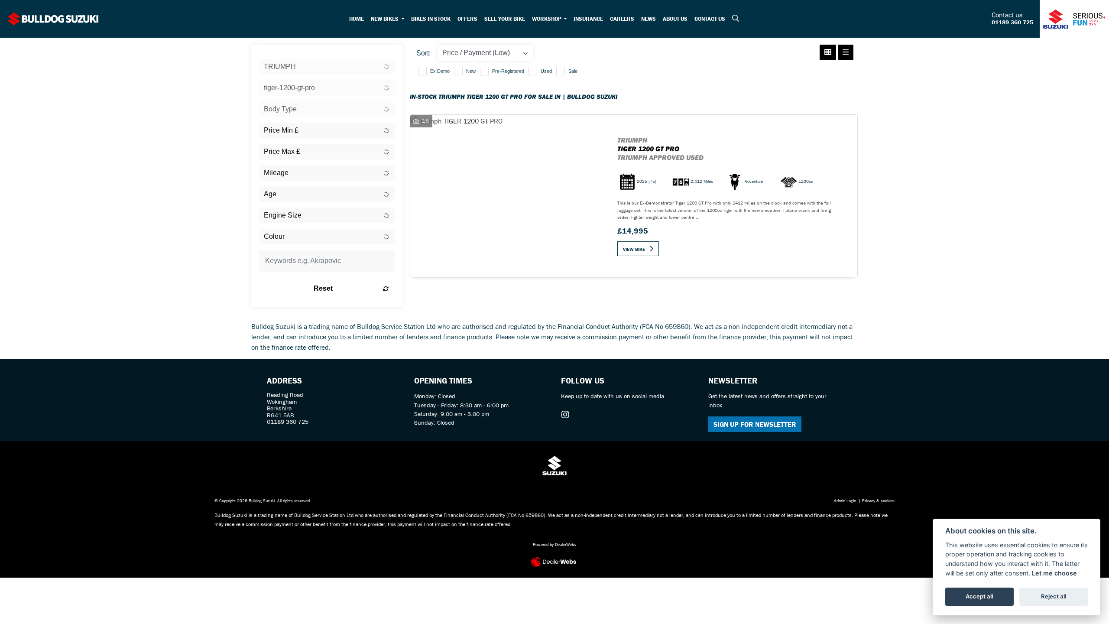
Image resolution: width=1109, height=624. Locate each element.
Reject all (1053, 596)
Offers (467, 19)
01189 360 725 (1012, 22)
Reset (323, 288)
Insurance (588, 19)
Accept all (979, 596)
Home (356, 19)
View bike (634, 249)
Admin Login (845, 501)
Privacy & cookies (878, 501)
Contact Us (709, 19)
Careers (622, 19)
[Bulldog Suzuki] (53, 17)
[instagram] (567, 415)
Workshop (547, 19)
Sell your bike (504, 19)
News (648, 19)
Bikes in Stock (431, 19)
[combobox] (327, 67)
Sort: (423, 53)
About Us (675, 19)
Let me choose (1054, 573)
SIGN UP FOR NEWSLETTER (754, 424)
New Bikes (385, 19)
